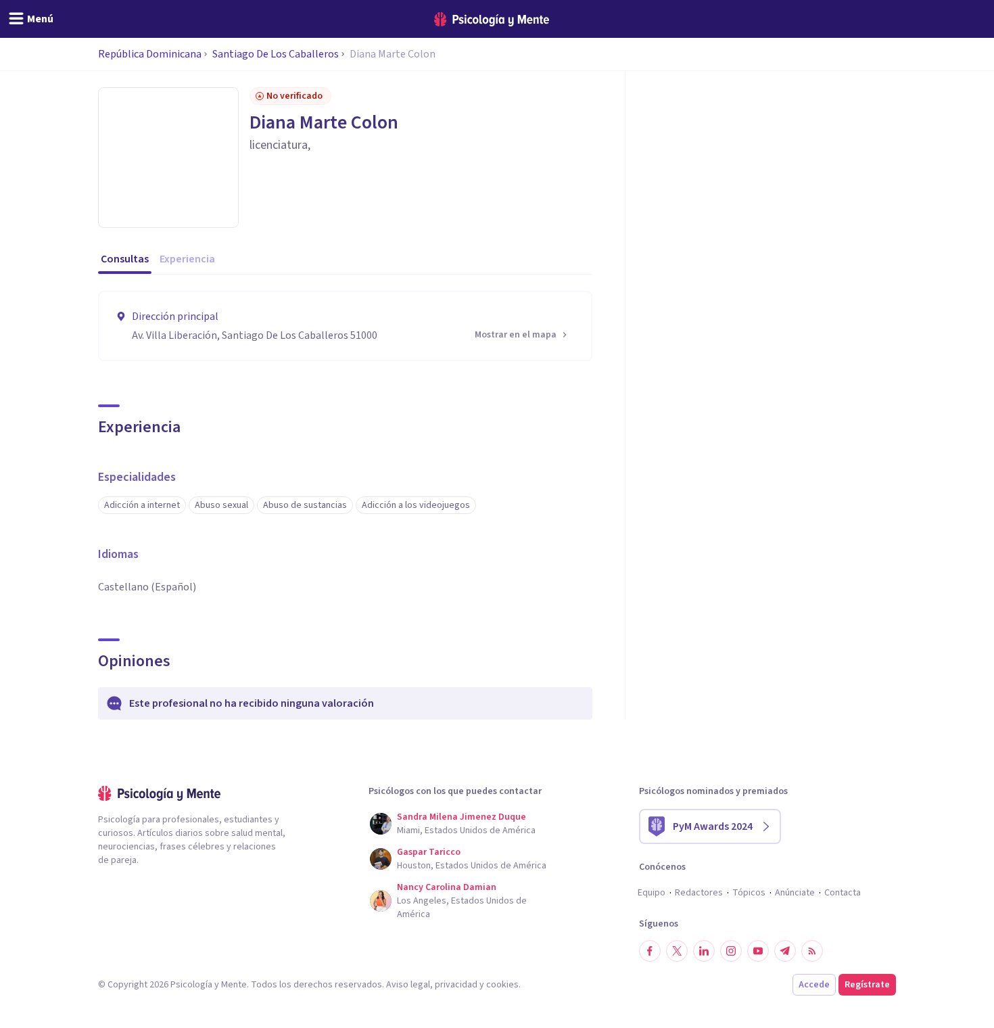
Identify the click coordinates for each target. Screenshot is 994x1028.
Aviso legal (408, 984)
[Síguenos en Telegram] (785, 951)
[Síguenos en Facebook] (650, 951)
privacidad (456, 984)
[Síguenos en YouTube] (758, 951)
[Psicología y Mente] (491, 19)
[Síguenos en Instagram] (731, 951)
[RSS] (812, 951)
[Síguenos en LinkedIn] (704, 951)
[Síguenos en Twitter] (677, 951)
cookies (502, 984)
